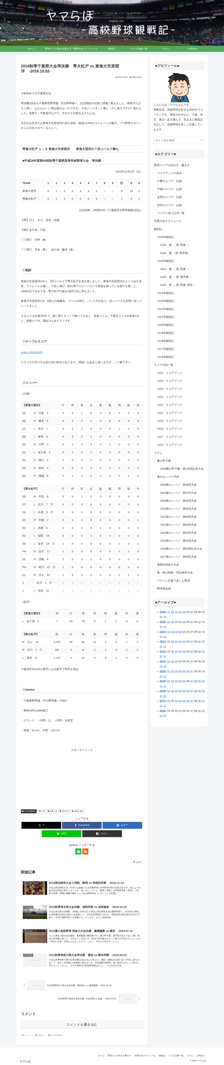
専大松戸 (65, 811)
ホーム (101, 1055)
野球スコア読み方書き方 (119, 1055)
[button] (102, 833)
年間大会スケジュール (145, 1055)
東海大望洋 (78, 811)
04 (180, 611)
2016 (163, 710)
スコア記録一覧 (176, 1055)
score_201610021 (32, 352)
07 (191, 611)
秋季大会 (53, 811)
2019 (163, 681)
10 (203, 651)
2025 (163, 621)
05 (184, 611)
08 (195, 681)
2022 (163, 651)
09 (199, 621)
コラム (190, 1055)
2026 (163, 611)
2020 (163, 671)
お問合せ (200, 1055)
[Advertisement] (82, 778)
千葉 (43, 811)
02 (172, 611)
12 (164, 626)
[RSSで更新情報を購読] (85, 851)
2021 (163, 661)
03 (176, 611)
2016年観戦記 (30, 811)
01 (168, 611)
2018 (163, 691)
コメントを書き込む (82, 1024)
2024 (163, 631)
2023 (163, 641)
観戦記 (162, 1055)
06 (187, 671)
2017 (163, 700)
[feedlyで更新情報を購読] (78, 851)
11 (161, 656)
